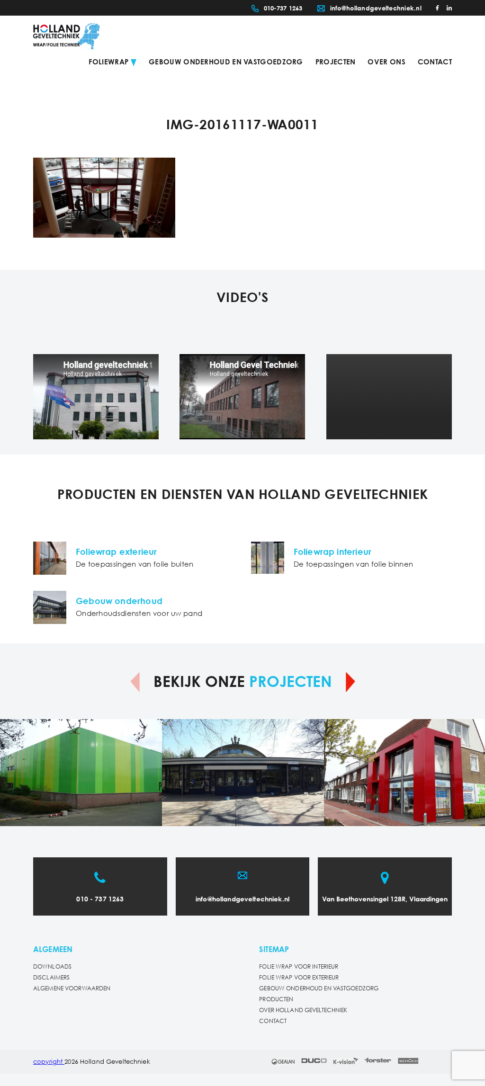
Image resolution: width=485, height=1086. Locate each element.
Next (350, 682)
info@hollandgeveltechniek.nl (376, 9)
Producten (276, 999)
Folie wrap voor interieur (298, 967)
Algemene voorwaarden (71, 988)
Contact (435, 62)
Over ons (386, 62)
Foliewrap (108, 62)
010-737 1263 (283, 9)
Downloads (52, 967)
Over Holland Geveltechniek (303, 1010)
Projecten (335, 62)
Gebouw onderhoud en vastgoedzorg (226, 62)
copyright (48, 1062)
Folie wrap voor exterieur (299, 977)
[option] (81, 772)
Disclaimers (51, 977)
